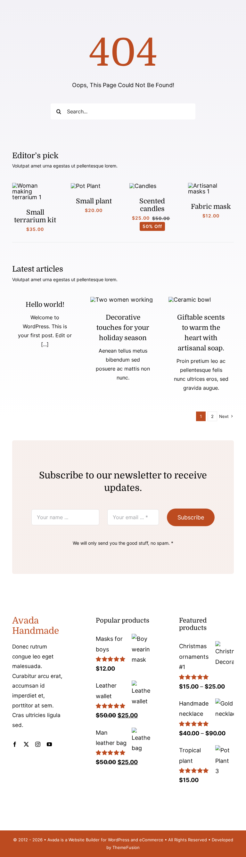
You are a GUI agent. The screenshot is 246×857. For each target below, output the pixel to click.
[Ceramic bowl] (189, 299)
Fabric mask (211, 206)
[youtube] (49, 744)
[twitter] (26, 744)
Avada (53, 839)
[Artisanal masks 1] (211, 185)
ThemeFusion (126, 847)
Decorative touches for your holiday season (122, 328)
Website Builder (84, 839)
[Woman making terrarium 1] (35, 185)
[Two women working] (121, 299)
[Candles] (142, 186)
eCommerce (151, 839)
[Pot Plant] (86, 186)
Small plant (94, 201)
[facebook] (14, 744)
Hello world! (45, 304)
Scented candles (152, 205)
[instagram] (37, 744)
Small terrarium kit (35, 216)
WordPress (118, 839)
